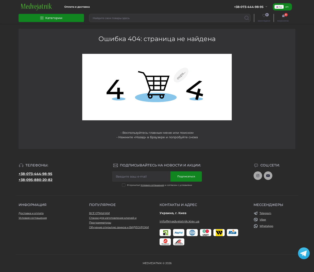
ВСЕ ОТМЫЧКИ (99, 213)
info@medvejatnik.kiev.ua (179, 221)
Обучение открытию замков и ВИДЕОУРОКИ (119, 227)
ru (280, 6)
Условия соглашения (152, 185)
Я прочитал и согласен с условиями (159, 185)
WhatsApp (266, 226)
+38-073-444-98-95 (35, 174)
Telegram (265, 213)
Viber (263, 219)
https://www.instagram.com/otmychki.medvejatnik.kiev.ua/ (258, 175)
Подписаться (186, 176)
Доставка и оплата (31, 213)
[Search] (247, 18)
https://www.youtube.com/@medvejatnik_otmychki (268, 175)
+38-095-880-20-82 (35, 180)
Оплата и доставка (77, 6)
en (287, 6)
